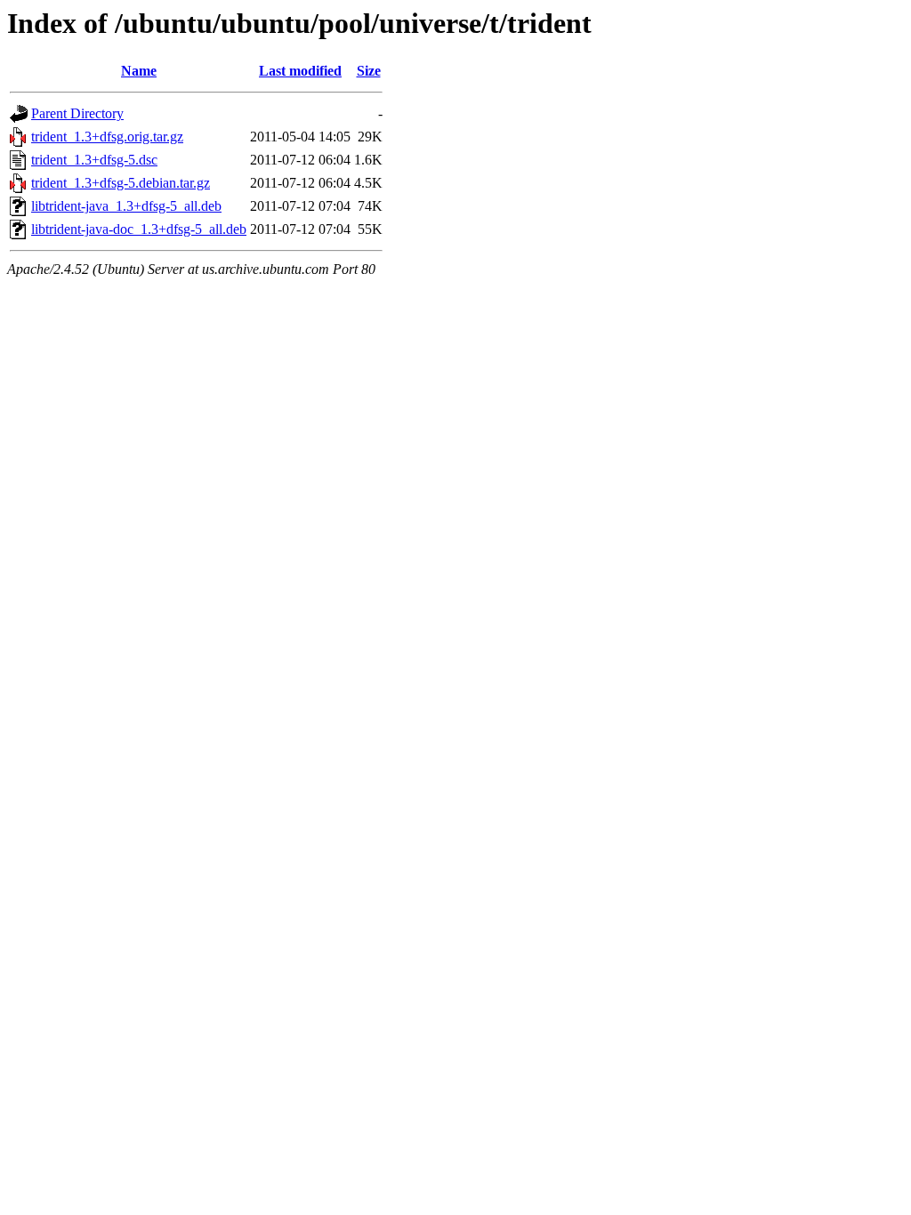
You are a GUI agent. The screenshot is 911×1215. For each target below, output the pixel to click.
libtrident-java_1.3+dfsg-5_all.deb (126, 205)
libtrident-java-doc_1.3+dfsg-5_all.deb (138, 229)
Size (369, 70)
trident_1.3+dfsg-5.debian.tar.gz (120, 182)
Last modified (300, 70)
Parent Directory (77, 113)
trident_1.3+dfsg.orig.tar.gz (107, 136)
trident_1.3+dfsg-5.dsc (94, 159)
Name (139, 70)
